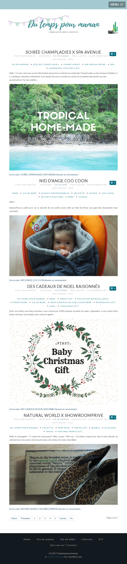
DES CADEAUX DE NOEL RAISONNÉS (63, 286)
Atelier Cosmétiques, (46, 64)
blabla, (96, 428)
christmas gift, (69, 306)
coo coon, (108, 193)
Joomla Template (55, 557)
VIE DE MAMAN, (20, 64)
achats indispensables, (55, 193)
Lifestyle (87, 539)
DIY (101, 539)
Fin (71, 518)
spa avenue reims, (96, 64)
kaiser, (93, 193)
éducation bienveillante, (93, 299)
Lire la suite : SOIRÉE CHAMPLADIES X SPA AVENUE (32, 174)
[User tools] (112, 54)
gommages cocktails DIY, (64, 68)
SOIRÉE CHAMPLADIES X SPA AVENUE (63, 52)
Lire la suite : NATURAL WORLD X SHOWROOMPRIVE (33, 509)
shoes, (50, 431)
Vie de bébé (60, 185)
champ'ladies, (72, 64)
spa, (112, 64)
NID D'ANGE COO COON (63, 180)
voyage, (83, 197)
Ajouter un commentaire (67, 174)
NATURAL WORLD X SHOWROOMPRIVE (63, 415)
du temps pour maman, (32, 299)
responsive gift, (106, 302)
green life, (67, 299)
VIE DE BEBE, (30, 193)
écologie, (111, 428)
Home (27, 539)
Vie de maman (61, 56)
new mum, (64, 428)
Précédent (25, 518)
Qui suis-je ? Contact (63, 545)
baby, (16, 193)
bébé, (71, 197)
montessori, (20, 302)
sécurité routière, (52, 197)
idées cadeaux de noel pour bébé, (71, 302)
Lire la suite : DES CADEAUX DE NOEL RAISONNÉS (32, 409)
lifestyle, (48, 428)
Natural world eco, (70, 431)
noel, (53, 306)
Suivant (63, 518)
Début (14, 518)
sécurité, (79, 193)
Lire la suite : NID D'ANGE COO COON (26, 280)
